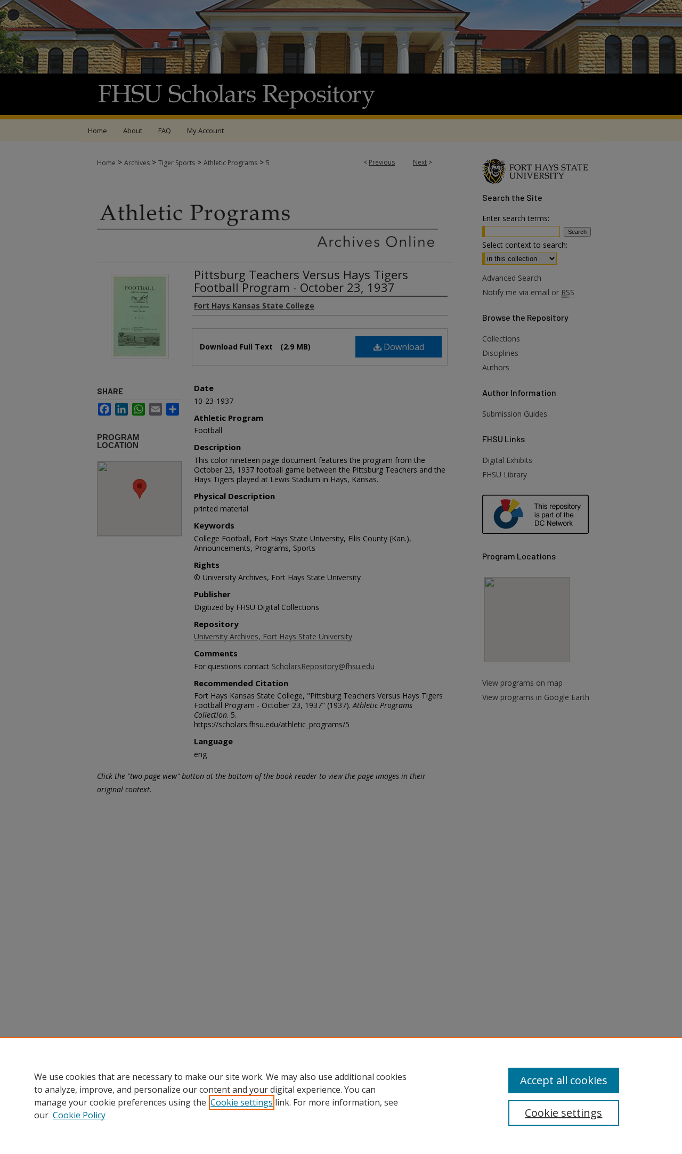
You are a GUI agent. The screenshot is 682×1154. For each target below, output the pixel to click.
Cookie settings (241, 1102)
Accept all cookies (563, 1080)
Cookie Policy (79, 1115)
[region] (341, 1095)
